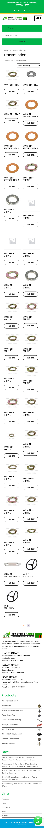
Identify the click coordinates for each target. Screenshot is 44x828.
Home (6, 50)
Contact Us (6, 807)
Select (12, 28)
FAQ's (4, 803)
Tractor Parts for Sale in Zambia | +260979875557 (22, 3)
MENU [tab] (38, 18)
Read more (11, 91)
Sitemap (5, 815)
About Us (5, 799)
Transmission (15, 50)
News (4, 811)
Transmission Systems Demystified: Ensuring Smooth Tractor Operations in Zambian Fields (20, 765)
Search (22, 41)
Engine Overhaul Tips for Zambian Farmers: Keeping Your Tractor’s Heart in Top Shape (19, 758)
